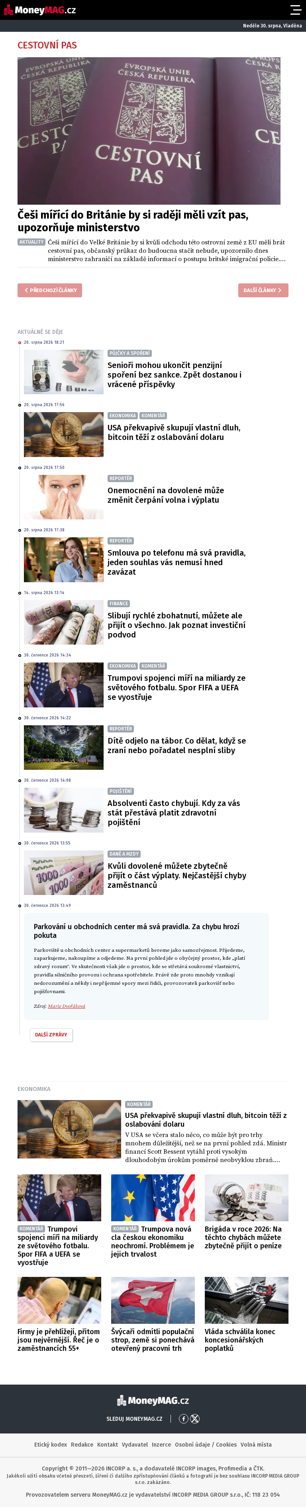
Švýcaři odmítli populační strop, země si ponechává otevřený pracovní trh (152, 1340)
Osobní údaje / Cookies (206, 1444)
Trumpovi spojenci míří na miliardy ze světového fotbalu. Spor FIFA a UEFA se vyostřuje (176, 687)
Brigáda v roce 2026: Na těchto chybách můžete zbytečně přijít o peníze (243, 1237)
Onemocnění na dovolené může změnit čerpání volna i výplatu (166, 495)
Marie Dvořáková (66, 1006)
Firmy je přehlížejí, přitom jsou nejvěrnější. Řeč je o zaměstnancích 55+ (59, 1340)
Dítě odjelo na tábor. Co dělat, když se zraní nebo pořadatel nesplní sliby (177, 745)
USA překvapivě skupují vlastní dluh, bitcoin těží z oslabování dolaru (174, 432)
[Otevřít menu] (295, 10)
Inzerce (161, 1444)
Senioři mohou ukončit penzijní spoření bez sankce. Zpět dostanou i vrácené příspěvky (174, 374)
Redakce (82, 1444)
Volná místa (256, 1444)
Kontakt (107, 1444)
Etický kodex (50, 1444)
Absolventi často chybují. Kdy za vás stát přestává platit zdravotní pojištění (174, 812)
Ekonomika (34, 1088)
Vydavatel (135, 1444)
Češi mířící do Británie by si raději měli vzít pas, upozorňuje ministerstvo (133, 221)
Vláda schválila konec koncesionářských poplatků (240, 1340)
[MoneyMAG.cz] (40, 9)
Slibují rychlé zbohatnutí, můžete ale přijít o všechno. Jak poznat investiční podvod (176, 625)
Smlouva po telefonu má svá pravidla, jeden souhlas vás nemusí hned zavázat (176, 562)
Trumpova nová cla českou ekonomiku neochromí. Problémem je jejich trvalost (152, 1242)
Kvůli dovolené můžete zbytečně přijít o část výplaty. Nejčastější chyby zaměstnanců (177, 875)
